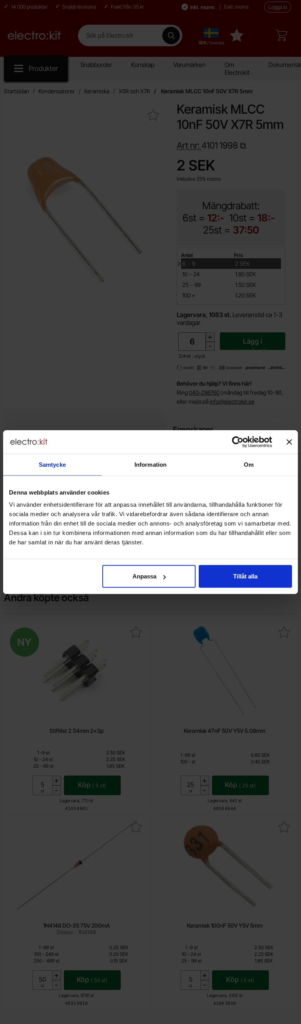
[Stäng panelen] (289, 441)
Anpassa (144, 576)
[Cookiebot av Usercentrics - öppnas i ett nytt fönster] (237, 442)
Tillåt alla (245, 576)
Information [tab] (150, 464)
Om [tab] (249, 464)
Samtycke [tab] (52, 464)
